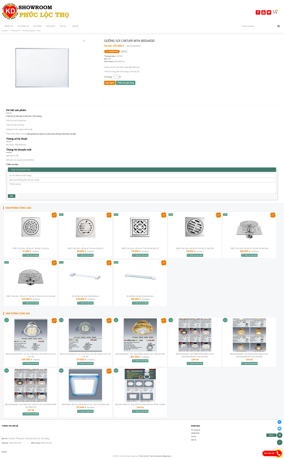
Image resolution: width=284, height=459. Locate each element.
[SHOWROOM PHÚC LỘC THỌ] (35, 12)
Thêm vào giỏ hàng (31, 255)
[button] (84, 41)
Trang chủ (8, 26)
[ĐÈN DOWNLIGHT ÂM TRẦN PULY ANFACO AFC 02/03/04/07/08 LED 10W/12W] (30, 385)
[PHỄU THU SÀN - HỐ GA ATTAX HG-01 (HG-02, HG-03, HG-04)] (30, 277)
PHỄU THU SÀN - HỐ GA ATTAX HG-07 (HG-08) (195, 248)
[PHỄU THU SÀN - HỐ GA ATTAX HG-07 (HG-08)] (195, 229)
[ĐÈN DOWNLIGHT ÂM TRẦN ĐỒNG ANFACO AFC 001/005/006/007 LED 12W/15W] (195, 335)
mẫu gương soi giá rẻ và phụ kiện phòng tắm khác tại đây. (51, 134)
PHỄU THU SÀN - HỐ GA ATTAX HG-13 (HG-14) (31, 248)
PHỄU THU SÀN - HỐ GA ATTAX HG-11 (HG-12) (85, 248)
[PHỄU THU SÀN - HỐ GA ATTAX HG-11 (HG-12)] (85, 229)
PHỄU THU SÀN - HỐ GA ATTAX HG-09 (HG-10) (140, 248)
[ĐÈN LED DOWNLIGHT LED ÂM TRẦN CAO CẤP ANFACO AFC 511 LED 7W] (30, 335)
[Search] (278, 26)
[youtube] (263, 12)
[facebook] (258, 12)
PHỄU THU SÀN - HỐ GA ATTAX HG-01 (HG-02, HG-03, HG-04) (30, 296)
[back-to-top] (279, 442)
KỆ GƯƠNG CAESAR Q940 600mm (140, 296)
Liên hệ (75, 26)
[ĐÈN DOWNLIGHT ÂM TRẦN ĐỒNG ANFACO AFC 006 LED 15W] (140, 335)
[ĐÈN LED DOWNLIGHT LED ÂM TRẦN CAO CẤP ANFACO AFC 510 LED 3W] (85, 335)
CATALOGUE (50, 26)
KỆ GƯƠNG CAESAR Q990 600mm (85, 296)
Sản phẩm (37, 26)
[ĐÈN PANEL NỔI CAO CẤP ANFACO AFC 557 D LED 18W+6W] (85, 385)
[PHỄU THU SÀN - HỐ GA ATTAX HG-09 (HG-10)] (140, 229)
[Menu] (279, 435)
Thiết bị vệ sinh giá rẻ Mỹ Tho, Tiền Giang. (24, 116)
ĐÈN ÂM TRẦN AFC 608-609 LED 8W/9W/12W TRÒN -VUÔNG (140, 404)
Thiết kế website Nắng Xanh (160, 456)
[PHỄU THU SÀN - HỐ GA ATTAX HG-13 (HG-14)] (30, 229)
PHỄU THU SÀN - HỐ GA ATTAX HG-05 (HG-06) (249, 248)
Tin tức (193, 436)
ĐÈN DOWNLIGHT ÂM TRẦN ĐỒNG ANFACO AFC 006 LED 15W (140, 354)
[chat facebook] (279, 422)
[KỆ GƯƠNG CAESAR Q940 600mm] (140, 277)
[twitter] (269, 12)
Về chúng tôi (23, 26)
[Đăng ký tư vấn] (279, 428)
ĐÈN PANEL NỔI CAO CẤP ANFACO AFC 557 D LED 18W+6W (85, 404)
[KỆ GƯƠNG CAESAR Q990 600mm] (85, 277)
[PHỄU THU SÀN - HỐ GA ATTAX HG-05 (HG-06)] (249, 229)
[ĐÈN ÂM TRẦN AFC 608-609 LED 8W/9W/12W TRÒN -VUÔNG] (140, 385)
